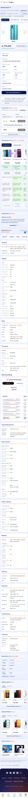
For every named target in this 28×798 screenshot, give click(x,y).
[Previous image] (3, 32)
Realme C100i (5, 728)
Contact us (17, 778)
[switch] (25, 232)
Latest (3, 686)
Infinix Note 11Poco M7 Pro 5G (18, 205)
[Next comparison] (24, 176)
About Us (4, 778)
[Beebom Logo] (8, 2)
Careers (10, 778)
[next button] (24, 697)
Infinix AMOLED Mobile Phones (5, 755)
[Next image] (25, 32)
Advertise (23, 778)
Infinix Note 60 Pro (15, 700)
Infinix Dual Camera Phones (19, 755)
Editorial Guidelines (18, 781)
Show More (13, 225)
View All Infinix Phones (13, 706)
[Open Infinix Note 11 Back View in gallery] (14, 32)
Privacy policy (8, 781)
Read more (24, 10)
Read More (23, 110)
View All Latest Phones (13, 736)
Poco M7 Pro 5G (17, 159)
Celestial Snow (6, 116)
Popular (15, 715)
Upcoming (9, 686)
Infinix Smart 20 (4, 700)
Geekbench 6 (20, 383)
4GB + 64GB (19, 116)
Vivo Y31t (15, 728)
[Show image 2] (13, 41)
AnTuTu (8, 383)
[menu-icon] (2, 2)
